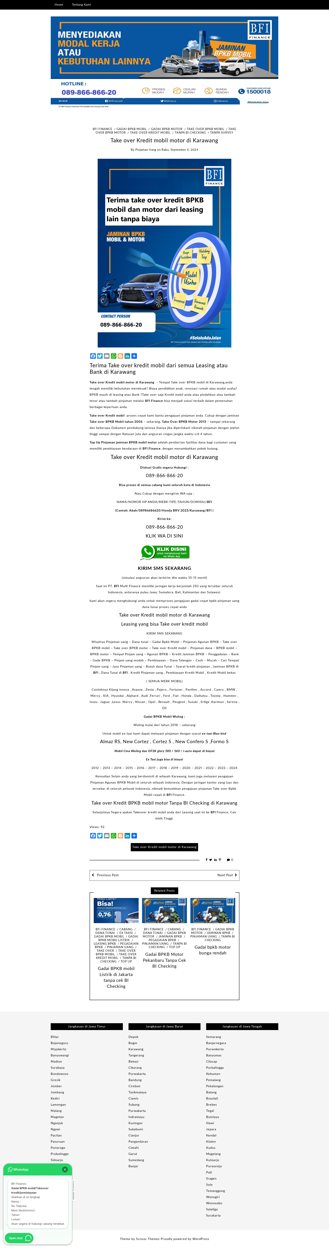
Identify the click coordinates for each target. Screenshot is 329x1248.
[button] (65, 1169)
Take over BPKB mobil (205, 129)
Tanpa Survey (221, 132)
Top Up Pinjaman (102, 442)
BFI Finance (102, 129)
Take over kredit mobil (150, 132)
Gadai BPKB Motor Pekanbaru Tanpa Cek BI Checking (164, 960)
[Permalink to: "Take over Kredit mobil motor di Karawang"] (164, 253)
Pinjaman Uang (120, 947)
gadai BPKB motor (166, 129)
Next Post (225, 875)
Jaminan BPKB (170, 936)
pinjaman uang (145, 149)
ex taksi (126, 933)
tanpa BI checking (190, 132)
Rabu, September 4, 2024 (180, 149)
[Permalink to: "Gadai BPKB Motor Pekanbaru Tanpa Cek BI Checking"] (164, 910)
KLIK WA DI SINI (164, 536)
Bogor (133, 1043)
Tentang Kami (81, 4)
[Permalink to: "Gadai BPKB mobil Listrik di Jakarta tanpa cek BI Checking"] (116, 910)
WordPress (200, 1239)
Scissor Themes (148, 1239)
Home (59, 4)
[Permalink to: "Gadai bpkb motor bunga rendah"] (212, 910)
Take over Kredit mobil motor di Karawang (122, 382)
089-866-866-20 (164, 475)
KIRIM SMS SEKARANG (164, 568)
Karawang (136, 1049)
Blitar (55, 1037)
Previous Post (107, 875)
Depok (133, 1037)
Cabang (126, 929)
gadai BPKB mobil (132, 129)
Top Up (126, 961)
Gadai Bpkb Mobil (165, 642)
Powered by (73, 1190)
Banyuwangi (60, 1055)
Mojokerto (58, 1049)
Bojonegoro (59, 1043)
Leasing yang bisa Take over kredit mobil (164, 624)
